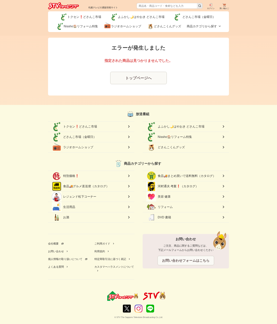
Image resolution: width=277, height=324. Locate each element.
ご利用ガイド (102, 243)
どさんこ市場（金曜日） (81, 136)
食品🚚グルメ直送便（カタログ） (86, 186)
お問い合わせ (56, 251)
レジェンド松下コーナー (79, 196)
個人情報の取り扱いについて (65, 259)
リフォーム (165, 207)
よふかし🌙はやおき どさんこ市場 (181, 126)
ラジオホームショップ (78, 147)
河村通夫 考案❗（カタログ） (178, 186)
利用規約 (99, 251)
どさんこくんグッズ (171, 147)
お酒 (66, 217)
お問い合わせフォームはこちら (186, 260)
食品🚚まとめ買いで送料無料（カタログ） (187, 175)
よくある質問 (56, 266)
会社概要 (53, 243)
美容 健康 (164, 196)
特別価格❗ (71, 175)
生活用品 (69, 207)
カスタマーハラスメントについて (114, 266)
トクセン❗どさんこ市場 (80, 126)
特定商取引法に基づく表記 (110, 259)
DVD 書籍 (164, 217)
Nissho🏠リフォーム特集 (175, 136)
